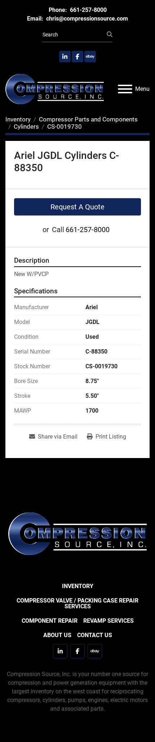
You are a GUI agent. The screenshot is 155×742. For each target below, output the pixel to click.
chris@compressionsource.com (86, 18)
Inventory (77, 586)
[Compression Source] (77, 533)
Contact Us (94, 635)
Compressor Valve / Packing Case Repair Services (77, 603)
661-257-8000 (87, 9)
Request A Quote (77, 207)
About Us (57, 635)
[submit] (109, 34)
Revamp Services (108, 620)
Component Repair (50, 620)
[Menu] (125, 89)
